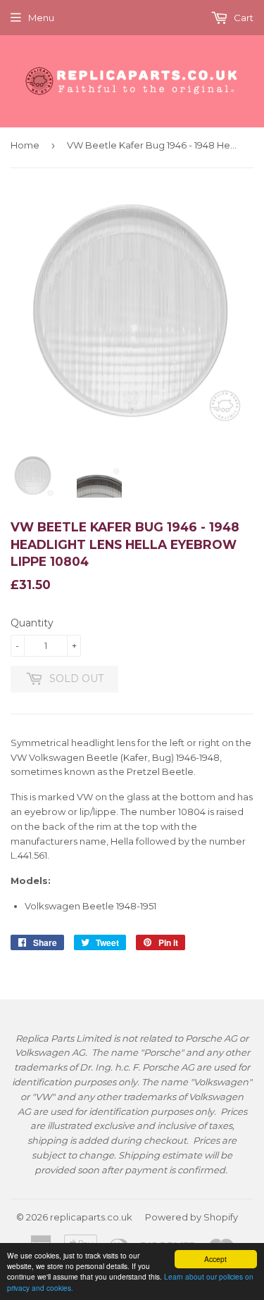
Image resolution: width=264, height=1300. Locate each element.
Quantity (32, 623)
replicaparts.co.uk (91, 1217)
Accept (215, 1259)
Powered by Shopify (191, 1217)
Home (25, 145)
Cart (242, 17)
